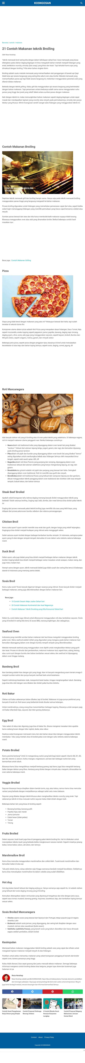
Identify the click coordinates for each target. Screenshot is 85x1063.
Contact (34, 1037)
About (40, 1037)
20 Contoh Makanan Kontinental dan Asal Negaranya (32, 605)
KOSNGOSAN (42, 3)
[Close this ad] (84, 1050)
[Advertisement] (42, 24)
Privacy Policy (49, 1037)
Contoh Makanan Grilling (21, 260)
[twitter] (32, 991)
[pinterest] (52, 991)
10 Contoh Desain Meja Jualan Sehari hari (28, 601)
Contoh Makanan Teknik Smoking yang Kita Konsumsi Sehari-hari (37, 609)
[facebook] (12, 991)
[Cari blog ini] (81, 3)
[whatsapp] (73, 991)
